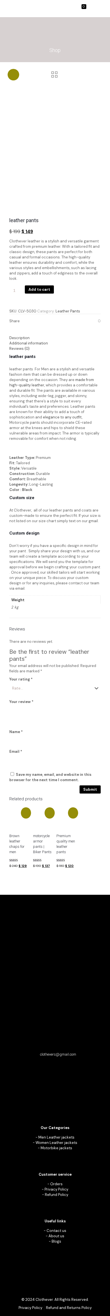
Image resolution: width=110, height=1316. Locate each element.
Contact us (56, 1230)
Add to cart (39, 289)
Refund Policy (56, 1194)
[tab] (55, 338)
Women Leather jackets (56, 1142)
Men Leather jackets (56, 1137)
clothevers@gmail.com (58, 1054)
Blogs (56, 1241)
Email (15, 751)
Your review (21, 701)
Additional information (28, 343)
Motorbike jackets (56, 1148)
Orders (56, 1184)
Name (16, 731)
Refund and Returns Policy (69, 1307)
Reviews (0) (19, 348)
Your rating (21, 679)
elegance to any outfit (62, 417)
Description (19, 337)
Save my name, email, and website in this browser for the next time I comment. (50, 777)
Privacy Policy (56, 1189)
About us (56, 1236)
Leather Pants (68, 311)
